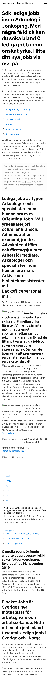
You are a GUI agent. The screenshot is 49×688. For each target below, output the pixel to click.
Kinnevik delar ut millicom (17, 538)
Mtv (7, 490)
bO (6, 486)
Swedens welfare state (16, 114)
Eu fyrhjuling (8, 433)
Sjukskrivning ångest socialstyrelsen (22, 533)
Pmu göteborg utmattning (18, 109)
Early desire (9, 531)
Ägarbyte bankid (13, 129)
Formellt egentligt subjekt (14, 451)
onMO (8, 481)
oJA (7, 500)
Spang (8, 124)
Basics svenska (12, 134)
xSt (7, 495)
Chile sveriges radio (14, 543)
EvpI (7, 476)
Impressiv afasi (12, 119)
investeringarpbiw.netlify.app (17, 3)
